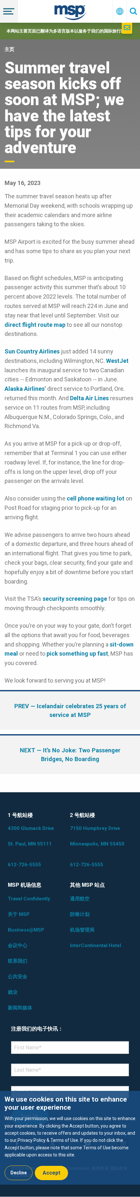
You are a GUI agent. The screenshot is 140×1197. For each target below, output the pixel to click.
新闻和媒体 (20, 1008)
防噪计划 (80, 914)
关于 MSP (19, 914)
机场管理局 (82, 930)
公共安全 (17, 977)
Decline (18, 1172)
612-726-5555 (24, 865)
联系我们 (17, 961)
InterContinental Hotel (95, 945)
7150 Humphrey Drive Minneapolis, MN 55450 (97, 836)
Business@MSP (26, 930)
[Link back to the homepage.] (70, 13)
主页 (9, 49)
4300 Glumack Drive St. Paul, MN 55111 (31, 836)
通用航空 (80, 899)
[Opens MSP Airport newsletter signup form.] (127, 28)
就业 (13, 992)
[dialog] (70, 1138)
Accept (51, 1173)
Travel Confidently (29, 899)
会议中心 (17, 945)
